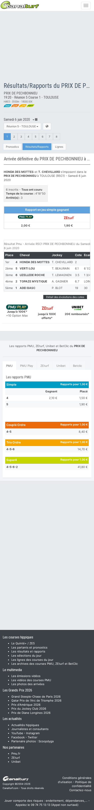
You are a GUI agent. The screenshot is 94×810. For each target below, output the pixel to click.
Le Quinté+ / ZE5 (23, 643)
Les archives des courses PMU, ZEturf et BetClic (44, 663)
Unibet (61, 365)
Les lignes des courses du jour (32, 659)
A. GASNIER (60, 281)
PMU (9, 365)
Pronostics (12, 146)
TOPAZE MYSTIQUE (33, 281)
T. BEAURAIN (61, 268)
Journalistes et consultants (30, 729)
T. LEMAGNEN (61, 275)
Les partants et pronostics (29, 647)
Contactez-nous (80, 790)
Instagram (33, 733)
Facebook (18, 737)
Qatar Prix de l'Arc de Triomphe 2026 (36, 700)
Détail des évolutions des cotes (65, 297)
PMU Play (26, 365)
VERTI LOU (27, 268)
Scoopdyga (46, 741)
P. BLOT (57, 288)
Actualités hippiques (25, 725)
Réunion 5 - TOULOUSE (22, 126)
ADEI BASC (27, 288)
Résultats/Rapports (37, 146)
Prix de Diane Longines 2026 (30, 712)
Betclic (77, 365)
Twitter (32, 737)
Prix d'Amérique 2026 (25, 704)
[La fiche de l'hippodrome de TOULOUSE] (47, 126)
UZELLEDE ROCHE (32, 275)
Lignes (59, 146)
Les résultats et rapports (28, 651)
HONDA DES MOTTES (35, 262)
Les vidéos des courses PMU (31, 680)
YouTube (17, 733)
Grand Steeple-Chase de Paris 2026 (36, 696)
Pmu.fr (15, 753)
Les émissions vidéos (25, 676)
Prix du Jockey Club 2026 (28, 708)
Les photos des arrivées (27, 684)
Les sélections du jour (26, 655)
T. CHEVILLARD (62, 262)
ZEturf (44, 365)
